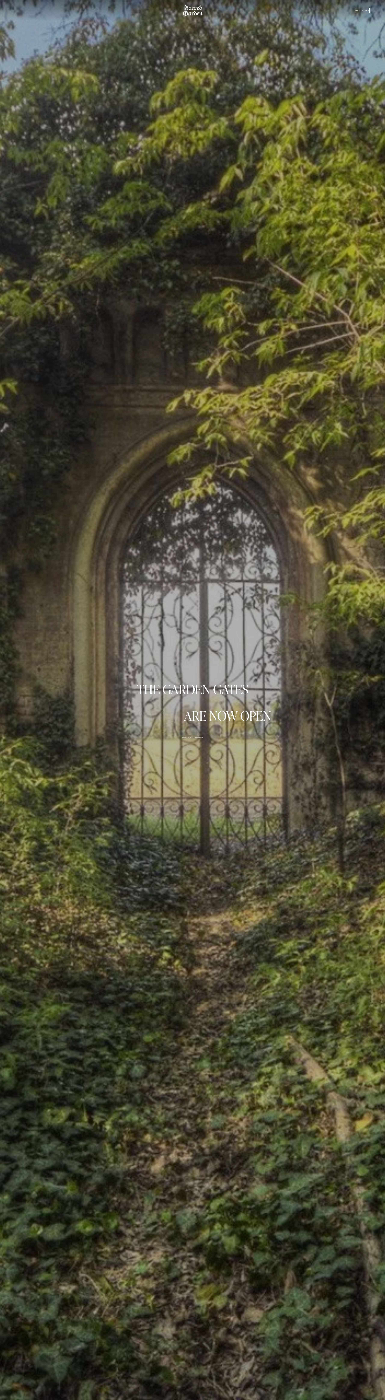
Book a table (362, 10)
